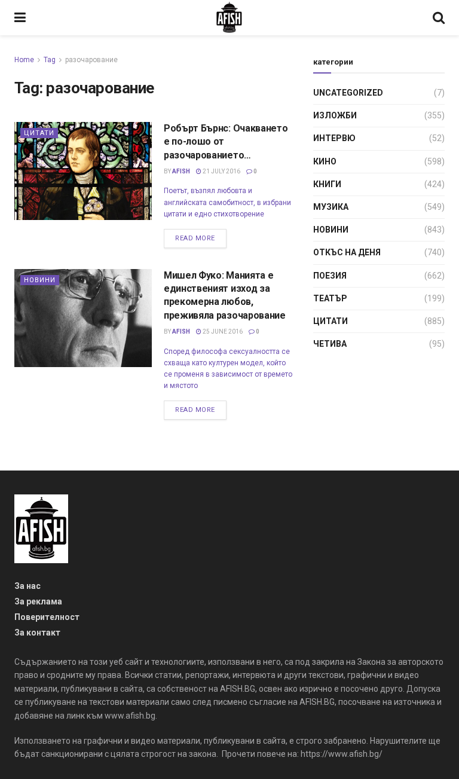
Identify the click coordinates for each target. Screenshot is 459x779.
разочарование (91, 60)
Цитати (39, 133)
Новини (40, 280)
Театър (330, 298)
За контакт (37, 632)
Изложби (335, 115)
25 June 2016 (222, 331)
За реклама (38, 601)
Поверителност (46, 617)
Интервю (334, 138)
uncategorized (348, 92)
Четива (330, 344)
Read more (195, 238)
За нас (27, 586)
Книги (327, 184)
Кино (324, 161)
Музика (330, 207)
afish (181, 171)
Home (24, 60)
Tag (50, 60)
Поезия (330, 275)
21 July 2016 (220, 171)
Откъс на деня (347, 252)
